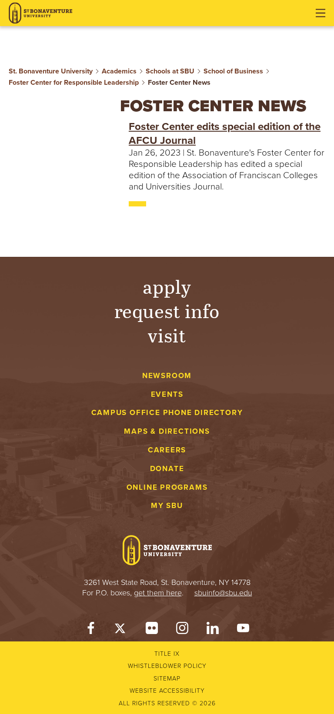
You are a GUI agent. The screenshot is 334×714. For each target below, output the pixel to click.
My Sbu (167, 505)
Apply (167, 286)
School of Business (233, 71)
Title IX (167, 654)
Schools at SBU (170, 71)
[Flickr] (151, 629)
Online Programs (167, 487)
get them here (158, 593)
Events (167, 394)
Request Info (167, 311)
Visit (167, 335)
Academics (119, 71)
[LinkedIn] (212, 629)
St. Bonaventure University (51, 71)
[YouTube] (243, 629)
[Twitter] (121, 629)
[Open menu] (320, 13)
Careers (167, 450)
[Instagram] (182, 629)
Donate (167, 468)
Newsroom (167, 375)
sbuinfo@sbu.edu (223, 593)
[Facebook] (90, 629)
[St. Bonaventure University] (40, 13)
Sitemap (167, 678)
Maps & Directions (167, 431)
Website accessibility (167, 690)
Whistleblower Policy (167, 666)
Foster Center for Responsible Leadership (74, 82)
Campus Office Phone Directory (167, 412)
